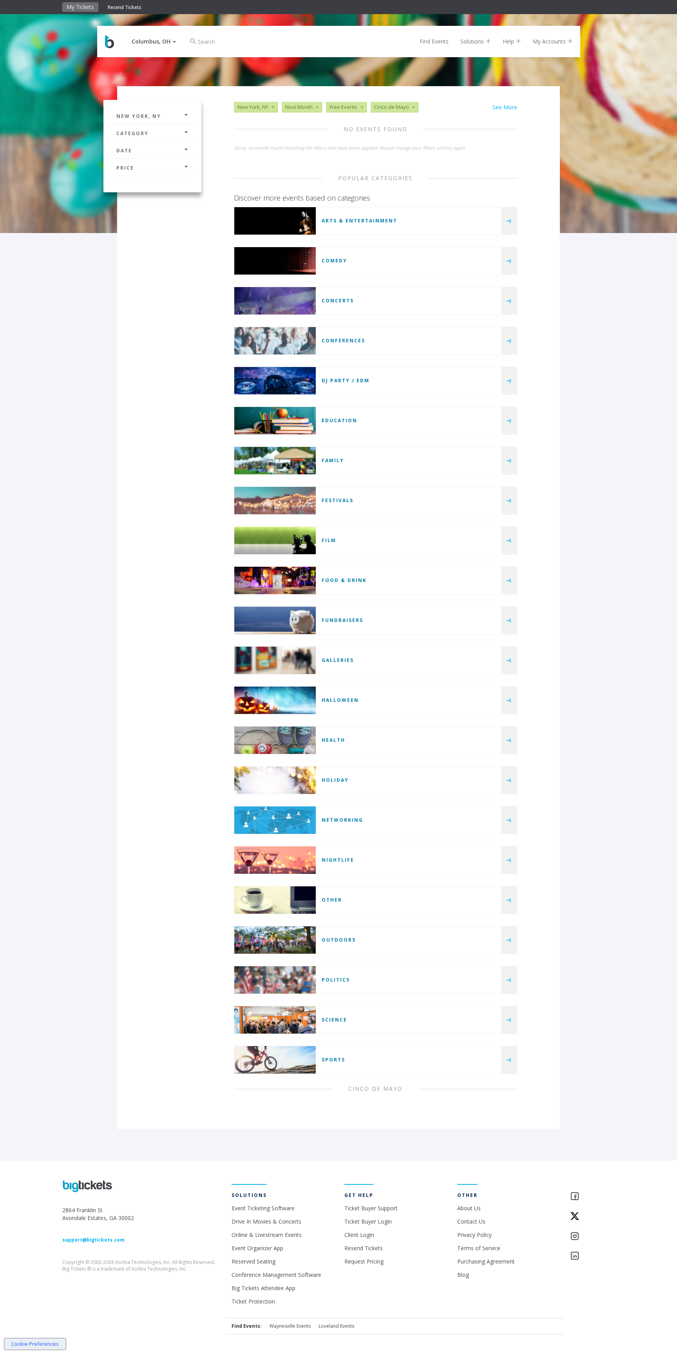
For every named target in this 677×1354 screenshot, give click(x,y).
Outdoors (339, 939)
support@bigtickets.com (93, 1239)
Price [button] (125, 168)
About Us (469, 1208)
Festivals (337, 500)
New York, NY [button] (138, 116)
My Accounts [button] (550, 41)
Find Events (434, 41)
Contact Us (471, 1221)
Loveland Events (336, 1326)
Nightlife (338, 860)
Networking (342, 820)
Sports (333, 1059)
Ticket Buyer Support (371, 1208)
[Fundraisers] (275, 620)
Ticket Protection (253, 1301)
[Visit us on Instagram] (592, 1237)
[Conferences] (275, 340)
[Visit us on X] (592, 1216)
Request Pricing (364, 1261)
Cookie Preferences (35, 1343)
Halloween (340, 700)
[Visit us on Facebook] (592, 1197)
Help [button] (509, 41)
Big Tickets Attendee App (263, 1288)
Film (329, 540)
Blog (463, 1274)
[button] (154, 41)
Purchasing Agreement (486, 1261)
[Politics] (275, 980)
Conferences (343, 340)
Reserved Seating (253, 1261)
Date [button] (124, 150)
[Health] (275, 740)
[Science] (275, 1020)
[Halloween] (275, 700)
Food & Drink (344, 580)
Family (333, 460)
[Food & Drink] (275, 580)
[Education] (275, 420)
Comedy (334, 260)
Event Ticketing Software (263, 1208)
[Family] (275, 460)
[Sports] (275, 1060)
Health (333, 740)
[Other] (275, 900)
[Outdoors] (275, 940)
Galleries (338, 660)
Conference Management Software (276, 1274)
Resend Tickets (124, 7)
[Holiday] (275, 780)
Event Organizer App (257, 1248)
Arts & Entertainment (359, 220)
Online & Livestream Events (267, 1234)
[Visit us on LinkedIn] (592, 1256)
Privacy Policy (474, 1234)
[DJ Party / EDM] (275, 380)
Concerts (338, 300)
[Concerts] (275, 301)
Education (339, 420)
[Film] (275, 540)
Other (332, 900)
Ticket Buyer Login (368, 1221)
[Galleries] (275, 660)
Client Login (359, 1234)
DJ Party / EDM (345, 380)
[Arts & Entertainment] (275, 221)
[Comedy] (275, 261)
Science (334, 1019)
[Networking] (275, 820)
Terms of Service (478, 1248)
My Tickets (80, 7)
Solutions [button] (472, 41)
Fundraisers (342, 620)
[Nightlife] (275, 860)
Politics (336, 979)
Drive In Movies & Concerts (266, 1221)
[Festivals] (275, 500)
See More (504, 107)
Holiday (335, 780)
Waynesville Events (290, 1326)
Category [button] (132, 133)
